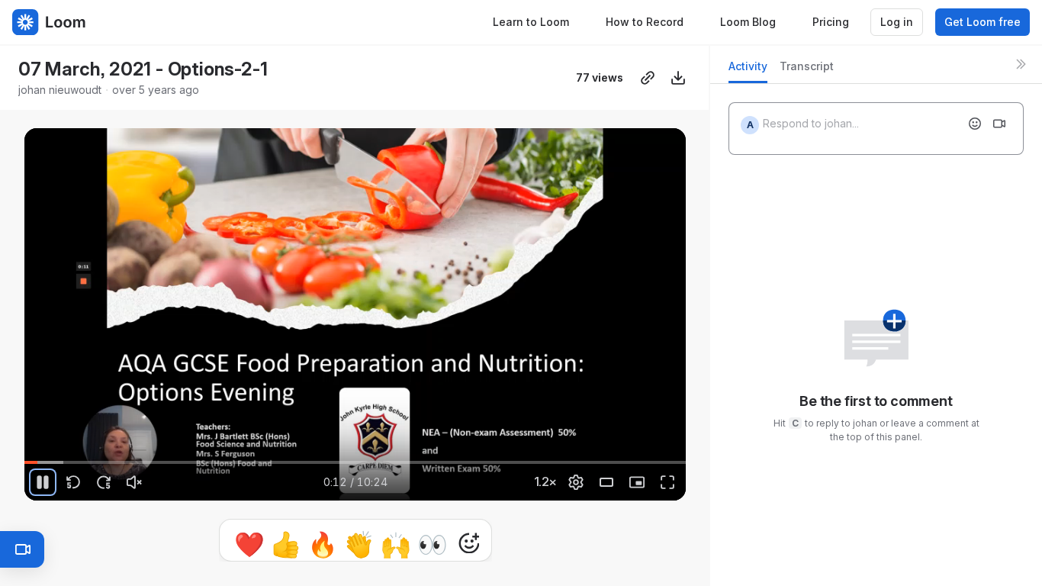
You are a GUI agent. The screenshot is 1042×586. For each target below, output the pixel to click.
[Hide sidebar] (1020, 64)
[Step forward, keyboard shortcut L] (104, 482)
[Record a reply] (999, 123)
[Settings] (576, 482)
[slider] (355, 462)
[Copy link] (647, 78)
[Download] (678, 78)
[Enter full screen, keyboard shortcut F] (667, 482)
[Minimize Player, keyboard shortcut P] (637, 482)
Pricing (830, 21)
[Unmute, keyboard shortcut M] (134, 482)
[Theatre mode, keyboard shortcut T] (606, 482)
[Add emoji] (975, 123)
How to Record (644, 21)
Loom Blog (748, 21)
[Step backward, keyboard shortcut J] (73, 482)
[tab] (747, 70)
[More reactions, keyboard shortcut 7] (469, 543)
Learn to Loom (531, 21)
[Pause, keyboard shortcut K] (43, 482)
